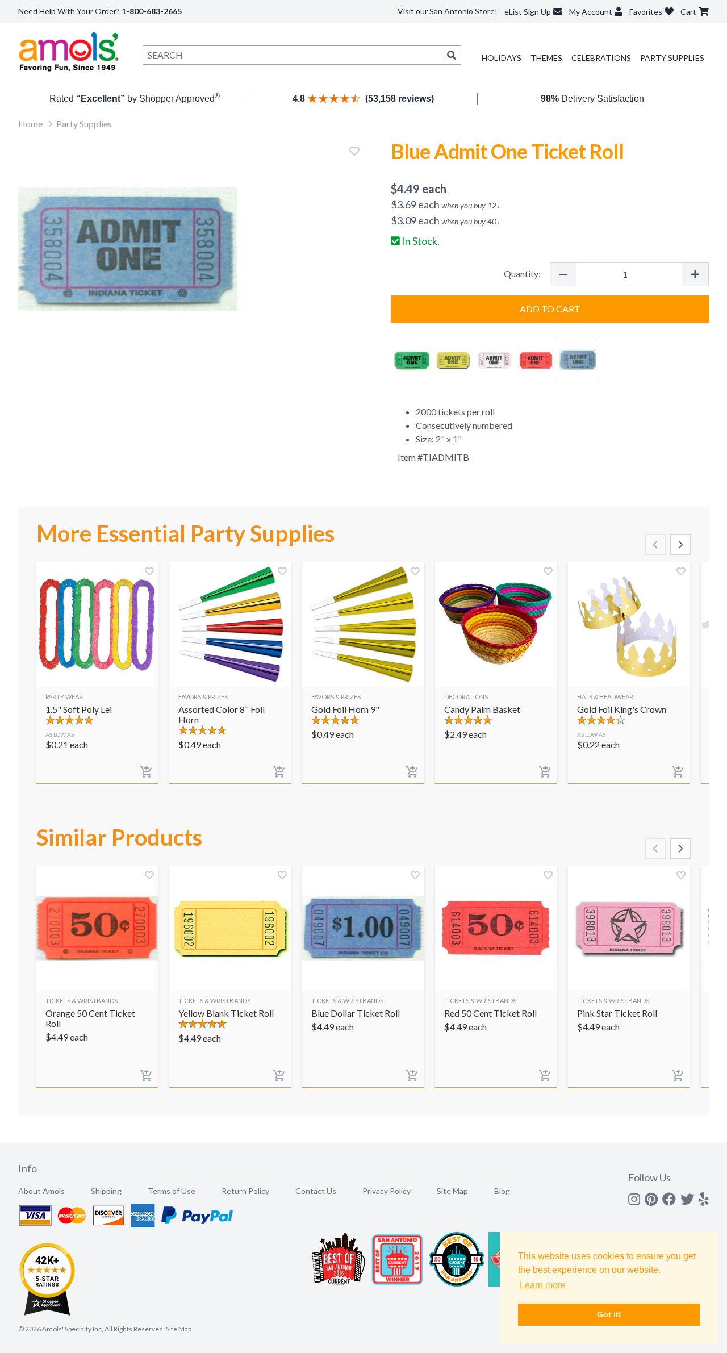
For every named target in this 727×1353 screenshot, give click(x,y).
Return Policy (245, 1191)
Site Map (452, 1191)
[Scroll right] (680, 544)
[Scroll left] (655, 544)
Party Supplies (672, 57)
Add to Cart (550, 308)
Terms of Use (171, 1191)
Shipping (106, 1191)
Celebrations (601, 57)
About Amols (41, 1191)
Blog (502, 1191)
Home (30, 123)
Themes (546, 57)
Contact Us (315, 1191)
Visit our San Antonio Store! (448, 11)
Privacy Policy (386, 1191)
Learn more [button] (543, 1285)
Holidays (501, 57)
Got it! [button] (609, 1314)
